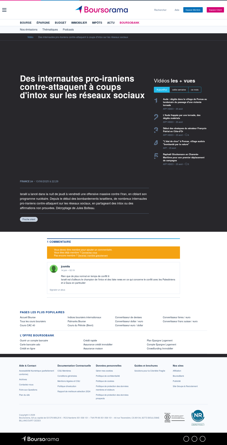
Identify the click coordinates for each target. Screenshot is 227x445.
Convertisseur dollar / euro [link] (129, 321)
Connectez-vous (89, 252)
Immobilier (79, 22)
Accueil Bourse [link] (28, 317)
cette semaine (179, 89)
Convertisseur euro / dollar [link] (129, 325)
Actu (111, 22)
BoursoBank (129, 22)
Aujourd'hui (162, 89)
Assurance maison (93, 348)
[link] (23, 379)
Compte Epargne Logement (161, 344)
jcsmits (65, 266)
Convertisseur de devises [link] (128, 317)
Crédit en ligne (27, 348)
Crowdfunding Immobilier (160, 348)
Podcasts (68, 29)
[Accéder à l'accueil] (21, 36)
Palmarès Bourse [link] (77, 321)
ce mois (195, 89)
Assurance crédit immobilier (98, 344)
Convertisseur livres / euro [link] (176, 317)
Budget (60, 22)
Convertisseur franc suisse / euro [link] (180, 321)
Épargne (43, 22)
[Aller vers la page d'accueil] (112, 9)
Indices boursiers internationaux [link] (84, 317)
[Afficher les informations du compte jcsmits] (54, 269)
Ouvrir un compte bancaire (34, 340)
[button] (4, 9)
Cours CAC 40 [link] (27, 325)
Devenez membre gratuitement (93, 255)
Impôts (97, 22)
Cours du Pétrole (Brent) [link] (80, 325)
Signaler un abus (57, 289)
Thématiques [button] (50, 29)
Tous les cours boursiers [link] (33, 321)
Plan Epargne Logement (159, 340)
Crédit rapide (90, 340)
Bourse (26, 22)
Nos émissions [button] (28, 29)
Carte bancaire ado (30, 344)
